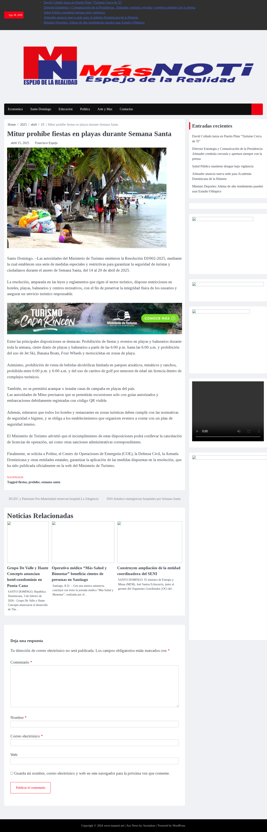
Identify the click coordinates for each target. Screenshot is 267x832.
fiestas (22, 482)
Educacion (66, 109)
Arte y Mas (104, 109)
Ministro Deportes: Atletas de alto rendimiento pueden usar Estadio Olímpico (94, 22)
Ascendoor (149, 825)
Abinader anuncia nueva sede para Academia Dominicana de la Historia (91, 17)
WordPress (179, 825)
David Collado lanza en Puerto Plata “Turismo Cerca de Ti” (83, 2)
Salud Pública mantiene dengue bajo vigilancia (74, 12)
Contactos (126, 109)
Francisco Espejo (46, 143)
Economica (15, 109)
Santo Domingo (40, 109)
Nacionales (15, 477)
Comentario (21, 662)
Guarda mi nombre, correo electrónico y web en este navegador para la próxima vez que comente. (92, 773)
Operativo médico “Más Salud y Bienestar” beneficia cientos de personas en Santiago (79, 574)
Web (14, 754)
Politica (85, 109)
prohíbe (34, 482)
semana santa (50, 482)
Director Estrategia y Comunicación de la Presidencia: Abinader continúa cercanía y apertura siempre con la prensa (119, 7)
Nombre (18, 717)
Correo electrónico (26, 736)
